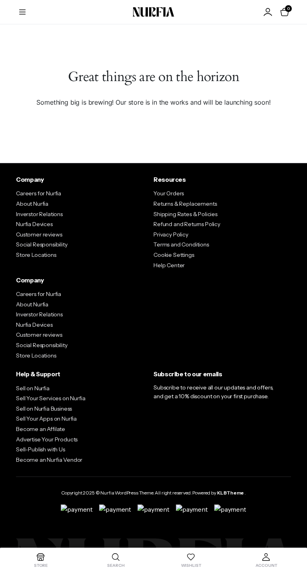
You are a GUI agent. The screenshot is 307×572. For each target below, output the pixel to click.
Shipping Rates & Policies (185, 214)
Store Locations (36, 254)
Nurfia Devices (34, 224)
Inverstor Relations (39, 214)
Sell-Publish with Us (40, 449)
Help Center (169, 265)
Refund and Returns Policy (187, 224)
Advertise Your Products (47, 439)
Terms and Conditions (181, 244)
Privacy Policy (171, 234)
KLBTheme (230, 493)
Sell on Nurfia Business (44, 408)
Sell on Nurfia (33, 388)
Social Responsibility (42, 244)
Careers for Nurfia (38, 193)
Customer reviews (39, 234)
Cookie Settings (174, 254)
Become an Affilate (40, 429)
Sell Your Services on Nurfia (51, 398)
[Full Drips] (153, 12)
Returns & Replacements (185, 203)
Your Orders (169, 193)
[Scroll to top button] (294, 536)
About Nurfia (32, 203)
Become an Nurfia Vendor (49, 459)
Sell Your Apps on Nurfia (46, 418)
